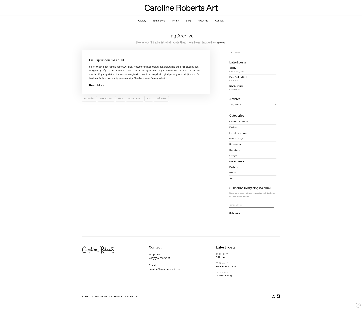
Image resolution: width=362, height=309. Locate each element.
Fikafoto (233, 127)
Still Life (232, 68)
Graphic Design (236, 138)
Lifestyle (233, 155)
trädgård (161, 99)
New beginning (236, 86)
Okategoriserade (236, 161)
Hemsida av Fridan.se (125, 296)
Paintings (233, 167)
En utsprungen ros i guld (106, 60)
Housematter (235, 144)
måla (120, 99)
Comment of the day (238, 121)
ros (149, 99)
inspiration (106, 99)
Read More (96, 85)
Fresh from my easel (238, 133)
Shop (231, 178)
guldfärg (89, 99)
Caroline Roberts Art (181, 8)
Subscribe (234, 213)
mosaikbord (134, 99)
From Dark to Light (238, 77)
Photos (232, 172)
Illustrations (234, 150)
